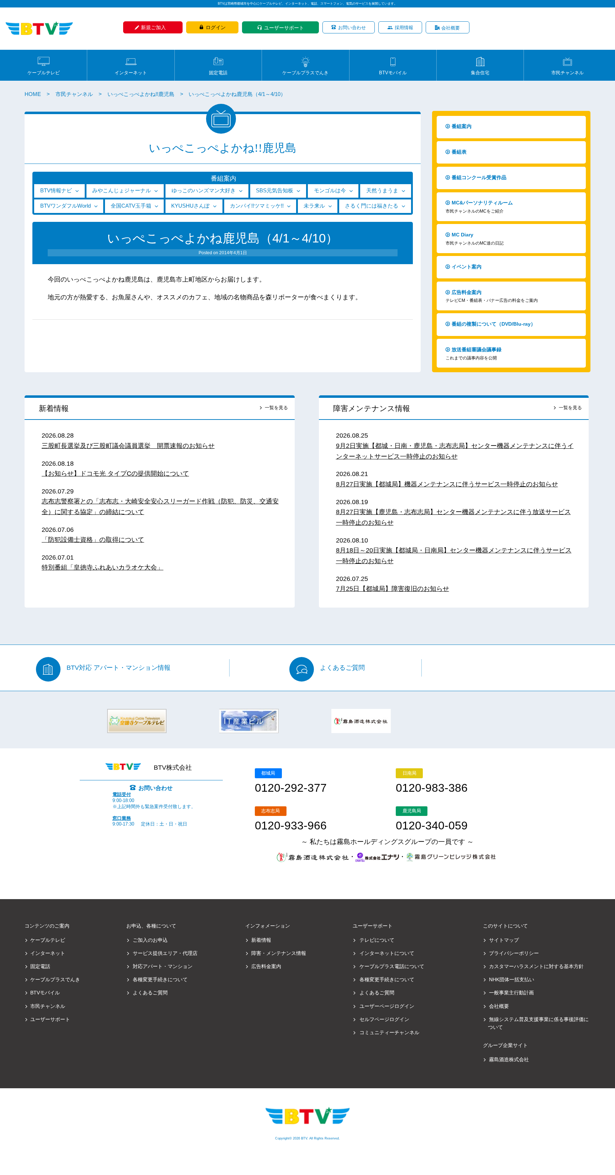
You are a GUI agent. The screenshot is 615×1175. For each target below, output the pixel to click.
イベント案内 (467, 266)
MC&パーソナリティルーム (479, 207)
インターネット (131, 72)
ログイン (216, 27)
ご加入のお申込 (150, 940)
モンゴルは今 (330, 190)
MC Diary (475, 239)
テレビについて (376, 940)
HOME (33, 94)
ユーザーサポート (284, 28)
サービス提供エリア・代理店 (165, 953)
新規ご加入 (153, 27)
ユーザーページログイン (386, 1006)
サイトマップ (504, 940)
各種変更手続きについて (160, 979)
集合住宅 (480, 72)
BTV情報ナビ (56, 190)
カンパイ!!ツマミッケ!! (257, 206)
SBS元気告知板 (274, 190)
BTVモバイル (393, 72)
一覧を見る (276, 407)
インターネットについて (386, 953)
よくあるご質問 (342, 668)
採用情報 (404, 27)
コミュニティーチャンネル (389, 1032)
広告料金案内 (492, 296)
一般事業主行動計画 (511, 992)
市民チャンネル (567, 72)
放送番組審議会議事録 (473, 353)
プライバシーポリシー (514, 953)
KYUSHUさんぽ (190, 206)
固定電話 (218, 72)
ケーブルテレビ (43, 72)
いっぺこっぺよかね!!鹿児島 (140, 94)
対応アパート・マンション (163, 966)
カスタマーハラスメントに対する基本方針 (536, 966)
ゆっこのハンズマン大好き (204, 190)
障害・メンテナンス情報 (278, 953)
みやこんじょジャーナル (121, 190)
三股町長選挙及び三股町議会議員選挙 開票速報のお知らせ (128, 445)
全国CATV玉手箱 (131, 206)
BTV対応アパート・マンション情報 (118, 668)
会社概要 (450, 28)
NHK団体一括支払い (511, 979)
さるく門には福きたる (371, 206)
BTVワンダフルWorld (65, 206)
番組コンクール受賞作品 (479, 177)
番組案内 (462, 126)
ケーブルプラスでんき (305, 72)
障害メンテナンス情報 (371, 408)
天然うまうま (382, 190)
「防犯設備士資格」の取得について (93, 539)
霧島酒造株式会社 (509, 1059)
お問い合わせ (352, 27)
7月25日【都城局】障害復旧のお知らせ (392, 588)
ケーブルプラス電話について (391, 966)
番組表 (459, 152)
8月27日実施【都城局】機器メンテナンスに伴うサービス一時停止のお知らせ (447, 484)
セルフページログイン (384, 1019)
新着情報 (54, 408)
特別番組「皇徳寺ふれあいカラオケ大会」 (102, 567)
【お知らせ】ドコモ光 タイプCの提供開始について (115, 473)
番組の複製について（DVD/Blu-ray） (494, 324)
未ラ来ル (314, 206)
